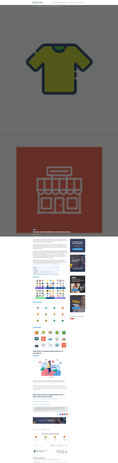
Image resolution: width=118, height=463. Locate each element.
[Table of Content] (57, 267)
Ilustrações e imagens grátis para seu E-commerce (43, 271)
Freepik (36, 356)
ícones (49, 429)
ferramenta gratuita (43, 429)
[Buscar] (85, 2)
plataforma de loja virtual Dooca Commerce (51, 253)
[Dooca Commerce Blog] (37, 2)
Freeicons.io (36, 269)
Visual (34, 229)
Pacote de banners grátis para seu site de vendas (42, 404)
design (38, 429)
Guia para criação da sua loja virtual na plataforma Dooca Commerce (46, 398)
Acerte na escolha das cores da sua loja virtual (41, 401)
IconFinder (36, 270)
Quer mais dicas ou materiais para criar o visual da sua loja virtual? (46, 274)
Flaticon (35, 268)
